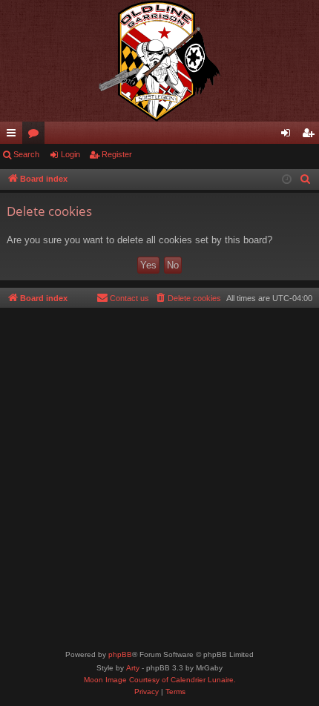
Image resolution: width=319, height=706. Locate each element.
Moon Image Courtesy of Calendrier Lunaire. (160, 680)
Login (70, 154)
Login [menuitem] (288, 136)
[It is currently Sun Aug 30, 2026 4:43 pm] (287, 179)
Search (26, 154)
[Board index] (159, 61)
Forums (36, 136)
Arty (132, 668)
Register (117, 154)
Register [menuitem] (311, 136)
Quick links (14, 136)
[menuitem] (305, 179)
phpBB (120, 654)
